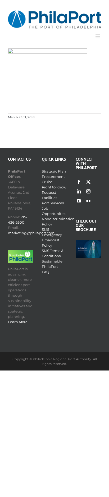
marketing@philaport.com (31, 233)
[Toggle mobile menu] (98, 36)
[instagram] (88, 191)
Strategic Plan (54, 171)
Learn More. (18, 322)
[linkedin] (79, 191)
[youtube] (79, 201)
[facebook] (79, 182)
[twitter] (88, 182)
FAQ (45, 272)
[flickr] (88, 201)
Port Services (53, 203)
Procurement (53, 176)
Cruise (47, 182)
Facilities (49, 198)
